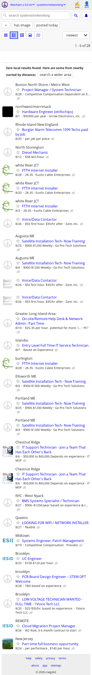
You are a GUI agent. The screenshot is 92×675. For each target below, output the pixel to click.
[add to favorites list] (18, 89)
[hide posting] (18, 98)
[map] (38, 35)
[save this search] (86, 15)
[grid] (22, 35)
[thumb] (14, 35)
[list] (6, 35)
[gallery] (30, 35)
